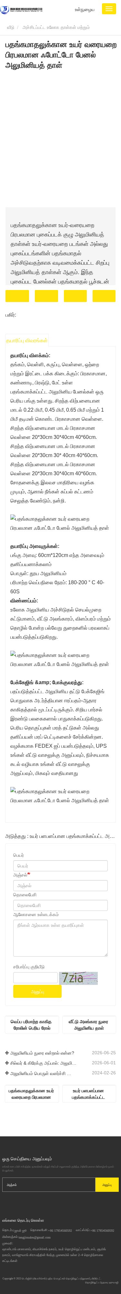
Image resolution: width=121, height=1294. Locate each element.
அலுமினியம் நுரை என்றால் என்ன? (42, 1053)
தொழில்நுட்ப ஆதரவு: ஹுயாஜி (101, 1282)
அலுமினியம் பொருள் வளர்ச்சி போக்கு (43, 1073)
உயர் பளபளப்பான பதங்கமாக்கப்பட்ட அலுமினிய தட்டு (89, 1094)
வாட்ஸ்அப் (104, 296)
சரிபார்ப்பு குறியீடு (29, 966)
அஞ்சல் (20, 874)
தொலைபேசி (75, 296)
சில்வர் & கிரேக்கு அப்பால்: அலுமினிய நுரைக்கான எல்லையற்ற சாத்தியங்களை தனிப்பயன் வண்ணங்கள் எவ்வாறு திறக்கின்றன (43, 1063)
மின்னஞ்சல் (46, 296)
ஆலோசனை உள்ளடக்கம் (36, 914)
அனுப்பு (37, 991)
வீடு (10, 27)
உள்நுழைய (85, 9)
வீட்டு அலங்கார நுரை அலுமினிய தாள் (89, 1025)
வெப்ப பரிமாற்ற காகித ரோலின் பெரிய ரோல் (32, 1025)
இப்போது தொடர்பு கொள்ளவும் (17, 296)
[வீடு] (21, 9)
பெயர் (18, 855)
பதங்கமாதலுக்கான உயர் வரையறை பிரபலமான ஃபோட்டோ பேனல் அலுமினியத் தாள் (32, 1094)
